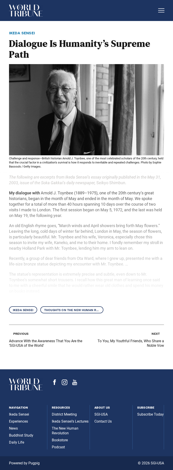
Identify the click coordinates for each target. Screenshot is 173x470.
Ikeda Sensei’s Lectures (70, 421)
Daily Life (16, 442)
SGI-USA (101, 414)
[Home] (82, 10)
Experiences (18, 421)
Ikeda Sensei (23, 310)
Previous (20, 333)
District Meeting (64, 414)
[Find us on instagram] (64, 384)
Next (156, 333)
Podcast (58, 447)
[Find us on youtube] (74, 384)
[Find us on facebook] (54, 384)
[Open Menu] (161, 10)
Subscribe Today (150, 414)
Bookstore (60, 440)
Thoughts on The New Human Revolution (73, 310)
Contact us (103, 421)
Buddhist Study (21, 435)
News (13, 428)
